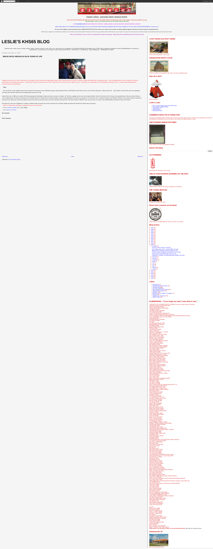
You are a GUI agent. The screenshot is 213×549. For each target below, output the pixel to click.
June (153, 264)
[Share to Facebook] (25, 107)
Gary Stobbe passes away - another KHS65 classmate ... (166, 249)
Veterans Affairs (156, 297)
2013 (152, 272)
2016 (152, 243)
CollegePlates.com (157, 108)
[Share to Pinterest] (27, 107)
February (154, 267)
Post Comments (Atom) (14, 159)
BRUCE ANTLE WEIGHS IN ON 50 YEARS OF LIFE (165, 250)
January (154, 269)
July (153, 262)
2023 (152, 232)
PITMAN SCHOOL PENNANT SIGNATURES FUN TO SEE (166, 252)
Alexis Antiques (156, 109)
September (155, 259)
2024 (152, 231)
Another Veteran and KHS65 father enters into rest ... (164, 253)
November (155, 256)
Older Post (140, 156)
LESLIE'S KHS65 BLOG (26, 41)
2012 (152, 273)
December (155, 246)
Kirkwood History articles (159, 290)
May (153, 266)
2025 (152, 229)
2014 (152, 270)
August (154, 261)
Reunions (155, 294)
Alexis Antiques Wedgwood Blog (160, 106)
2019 (152, 238)
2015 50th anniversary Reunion (160, 285)
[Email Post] (18, 107)
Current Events (156, 287)
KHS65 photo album (157, 110)
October (154, 258)
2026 (152, 227)
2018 (152, 240)
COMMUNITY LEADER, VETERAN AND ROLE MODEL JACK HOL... (169, 255)
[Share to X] (23, 107)
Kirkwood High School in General (160, 289)
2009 (152, 278)
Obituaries (155, 292)
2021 (152, 235)
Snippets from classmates (11, 109)
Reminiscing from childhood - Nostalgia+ (162, 293)
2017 (152, 241)
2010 (152, 276)
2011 (152, 275)
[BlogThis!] (22, 107)
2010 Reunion (156, 284)
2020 (152, 237)
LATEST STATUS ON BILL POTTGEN (161, 247)
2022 (152, 234)
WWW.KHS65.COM (80, 24)
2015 (152, 244)
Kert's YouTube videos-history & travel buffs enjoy (165, 105)
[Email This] (20, 107)
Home (72, 156)
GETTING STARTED (158, 288)
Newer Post (5, 156)
